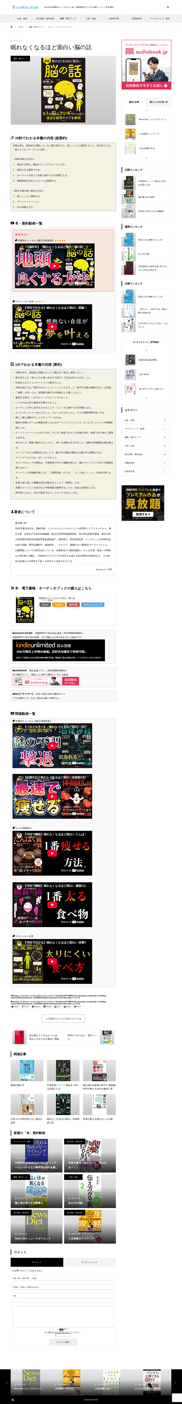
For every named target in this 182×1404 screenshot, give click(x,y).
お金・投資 (22, 18)
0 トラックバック (89, 1262)
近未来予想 (114, 18)
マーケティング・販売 (160, 18)
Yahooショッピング (93, 604)
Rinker (50, 600)
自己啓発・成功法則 (45, 18)
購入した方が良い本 (159, 102)
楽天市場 (73, 604)
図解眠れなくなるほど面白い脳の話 (57, 598)
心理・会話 (91, 18)
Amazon (99, 569)
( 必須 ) (25, 1278)
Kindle (45, 604)
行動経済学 (137, 18)
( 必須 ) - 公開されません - (26, 1287)
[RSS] (12, 1399)
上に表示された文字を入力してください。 (63, 1332)
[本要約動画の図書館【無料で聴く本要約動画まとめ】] (24, 7)
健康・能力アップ (68, 18)
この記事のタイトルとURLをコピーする (63, 1019)
